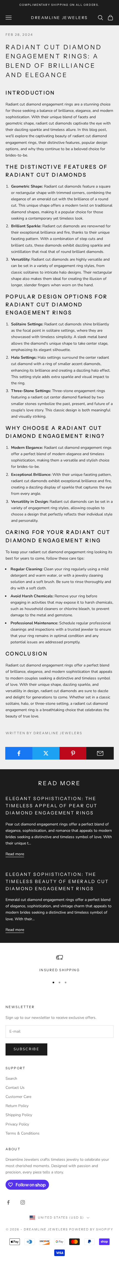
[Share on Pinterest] (73, 753)
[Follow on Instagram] (22, 1202)
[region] (59, 963)
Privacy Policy (17, 1124)
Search (11, 1078)
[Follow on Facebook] (8, 1202)
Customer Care (18, 1096)
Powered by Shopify (91, 1229)
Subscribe (26, 1049)
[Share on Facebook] (19, 753)
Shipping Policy (19, 1114)
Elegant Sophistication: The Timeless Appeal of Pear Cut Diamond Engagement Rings (51, 806)
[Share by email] (100, 753)
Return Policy (17, 1105)
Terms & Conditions (23, 1133)
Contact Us (15, 1087)
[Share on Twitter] (46, 753)
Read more (15, 854)
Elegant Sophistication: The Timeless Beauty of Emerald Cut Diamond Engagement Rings (57, 881)
